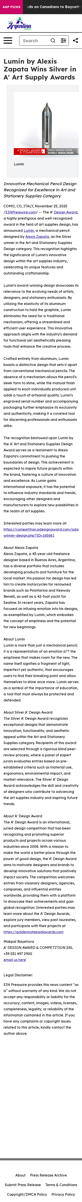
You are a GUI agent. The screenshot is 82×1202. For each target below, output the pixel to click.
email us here (14, 960)
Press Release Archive (48, 1175)
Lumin (29, 230)
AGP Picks (11, 7)
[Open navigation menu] (7, 40)
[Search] (53, 41)
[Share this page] (75, 40)
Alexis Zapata (37, 236)
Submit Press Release (23, 1185)
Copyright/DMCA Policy (27, 1194)
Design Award (65, 212)
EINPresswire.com (20, 212)
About (20, 1175)
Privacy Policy (63, 1194)
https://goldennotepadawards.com (33, 932)
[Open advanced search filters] (63, 41)
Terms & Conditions (61, 1185)
